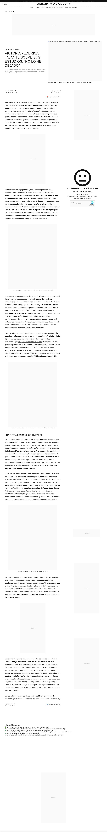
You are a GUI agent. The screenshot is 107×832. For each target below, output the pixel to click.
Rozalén (49, 1)
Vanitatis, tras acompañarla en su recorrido (27, 328)
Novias (42, 7)
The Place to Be (73, 7)
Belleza (37, 7)
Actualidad (47, 7)
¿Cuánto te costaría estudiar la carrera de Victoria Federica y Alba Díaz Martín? (30, 735)
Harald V (31, 1)
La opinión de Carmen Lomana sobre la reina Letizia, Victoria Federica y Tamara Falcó (32, 732)
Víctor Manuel (90, 1)
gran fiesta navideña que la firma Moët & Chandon (36, 125)
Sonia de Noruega (73, 1)
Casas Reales (59, 7)
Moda (31, 7)
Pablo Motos (65, 1)
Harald (59, 1)
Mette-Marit (37, 1)
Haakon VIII (43, 1)
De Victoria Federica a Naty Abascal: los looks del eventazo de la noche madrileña (31, 729)
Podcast (66, 7)
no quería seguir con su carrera (30, 342)
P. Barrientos (12, 90)
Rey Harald (54, 1)
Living (53, 7)
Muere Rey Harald (23, 1)
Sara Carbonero (82, 1)
